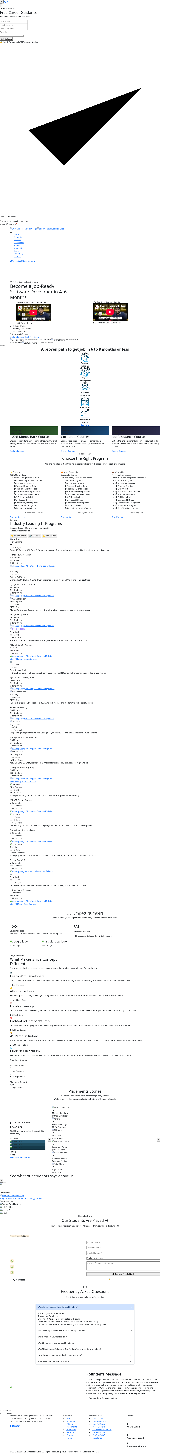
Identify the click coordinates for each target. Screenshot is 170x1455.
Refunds (70, 1432)
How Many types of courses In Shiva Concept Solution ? (62, 1330)
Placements (19, 242)
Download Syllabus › (46, 566)
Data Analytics (98, 1432)
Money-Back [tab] (49, 535)
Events (17, 251)
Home (16, 234)
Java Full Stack (98, 1424)
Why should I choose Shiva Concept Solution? (57, 1307)
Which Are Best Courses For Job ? (52, 1337)
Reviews (17, 245)
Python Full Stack (100, 1421)
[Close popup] (1, 5)
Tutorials (18, 253)
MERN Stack (97, 1418)
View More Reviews (19, 1157)
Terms (69, 1438)
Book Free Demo (32, 337)
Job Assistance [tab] (18, 535)
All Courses (71, 1424)
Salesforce (97, 1438)
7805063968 (17, 261)
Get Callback (6, 39)
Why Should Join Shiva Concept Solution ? (56, 1343)
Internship (18, 248)
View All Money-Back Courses (24, 904)
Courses (17, 240)
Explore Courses (17, 337)
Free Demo (28, 261)
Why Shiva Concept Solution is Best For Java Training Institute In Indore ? (69, 1349)
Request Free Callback (124, 1274)
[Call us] (5, 1)
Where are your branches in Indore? (54, 1361)
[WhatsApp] (7, 1)
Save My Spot (16, 517)
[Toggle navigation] (11, 232)
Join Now (85, 425)
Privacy (69, 1435)
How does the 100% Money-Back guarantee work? (60, 1355)
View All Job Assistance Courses (25, 659)
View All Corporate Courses (23, 781)
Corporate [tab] (34, 535)
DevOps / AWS (98, 1435)
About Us (18, 237)
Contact (17, 256)
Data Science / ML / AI (101, 1429)
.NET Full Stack (98, 1427)
